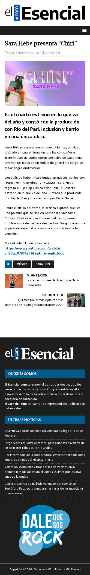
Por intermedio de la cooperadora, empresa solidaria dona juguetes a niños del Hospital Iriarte (45, 457)
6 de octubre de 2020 (24, 52)
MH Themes (73, 569)
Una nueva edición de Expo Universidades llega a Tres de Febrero (44, 433)
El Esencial (53, 52)
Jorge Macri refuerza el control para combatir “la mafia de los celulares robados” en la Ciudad (45, 445)
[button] (83, 30)
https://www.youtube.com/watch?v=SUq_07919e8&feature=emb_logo (34, 251)
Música (22, 264)
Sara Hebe (43, 264)
